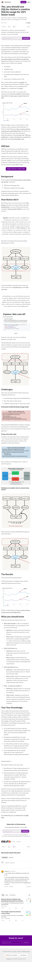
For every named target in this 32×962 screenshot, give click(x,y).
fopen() (21, 88)
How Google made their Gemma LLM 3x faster (11, 912)
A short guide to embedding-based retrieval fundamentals (12, 903)
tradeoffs (21, 82)
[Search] (29, 895)
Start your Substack (12, 955)
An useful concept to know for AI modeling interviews (12, 916)
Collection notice (25, 951)
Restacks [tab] (11, 857)
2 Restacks (18, 841)
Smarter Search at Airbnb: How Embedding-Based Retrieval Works (12, 900)
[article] (16, 903)
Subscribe (23, 2)
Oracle (3, 88)
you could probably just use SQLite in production (15, 59)
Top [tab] (3, 895)
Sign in (29, 2)
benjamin (6, 871)
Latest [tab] (6, 895)
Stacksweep (7, 918)
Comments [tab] (4, 857)
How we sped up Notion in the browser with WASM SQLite (15, 130)
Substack (8, 959)
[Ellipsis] (30, 871)
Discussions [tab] (12, 895)
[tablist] (7, 857)
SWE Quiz (5, 146)
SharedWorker (17, 287)
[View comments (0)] (10, 908)
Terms (18, 951)
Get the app (23, 955)
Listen (28, 22)
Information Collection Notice (15, 836)
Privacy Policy (27, 836)
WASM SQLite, (5, 207)
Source (16, 333)
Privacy (15, 951)
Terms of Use (23, 834)
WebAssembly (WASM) (14, 209)
